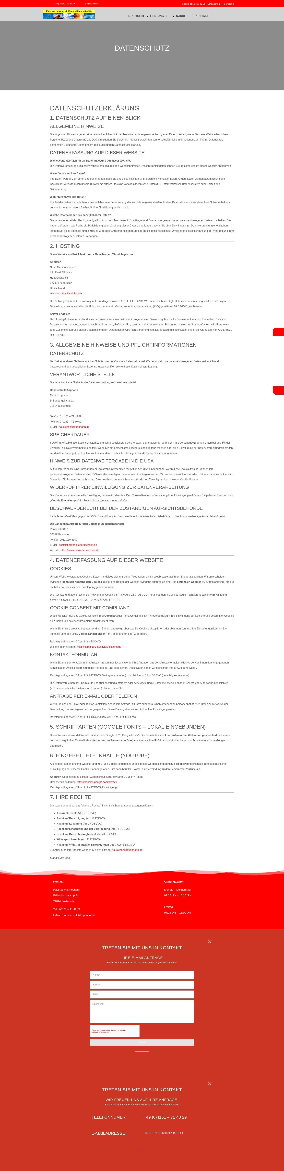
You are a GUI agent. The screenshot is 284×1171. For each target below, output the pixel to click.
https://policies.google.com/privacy (97, 782)
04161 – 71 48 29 (69, 909)
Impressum (229, 3)
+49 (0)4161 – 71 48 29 (165, 1117)
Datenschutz (213, 3)
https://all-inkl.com (71, 293)
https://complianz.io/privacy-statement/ (99, 646)
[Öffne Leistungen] (169, 16)
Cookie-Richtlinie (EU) (193, 3)
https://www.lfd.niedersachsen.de (80, 550)
